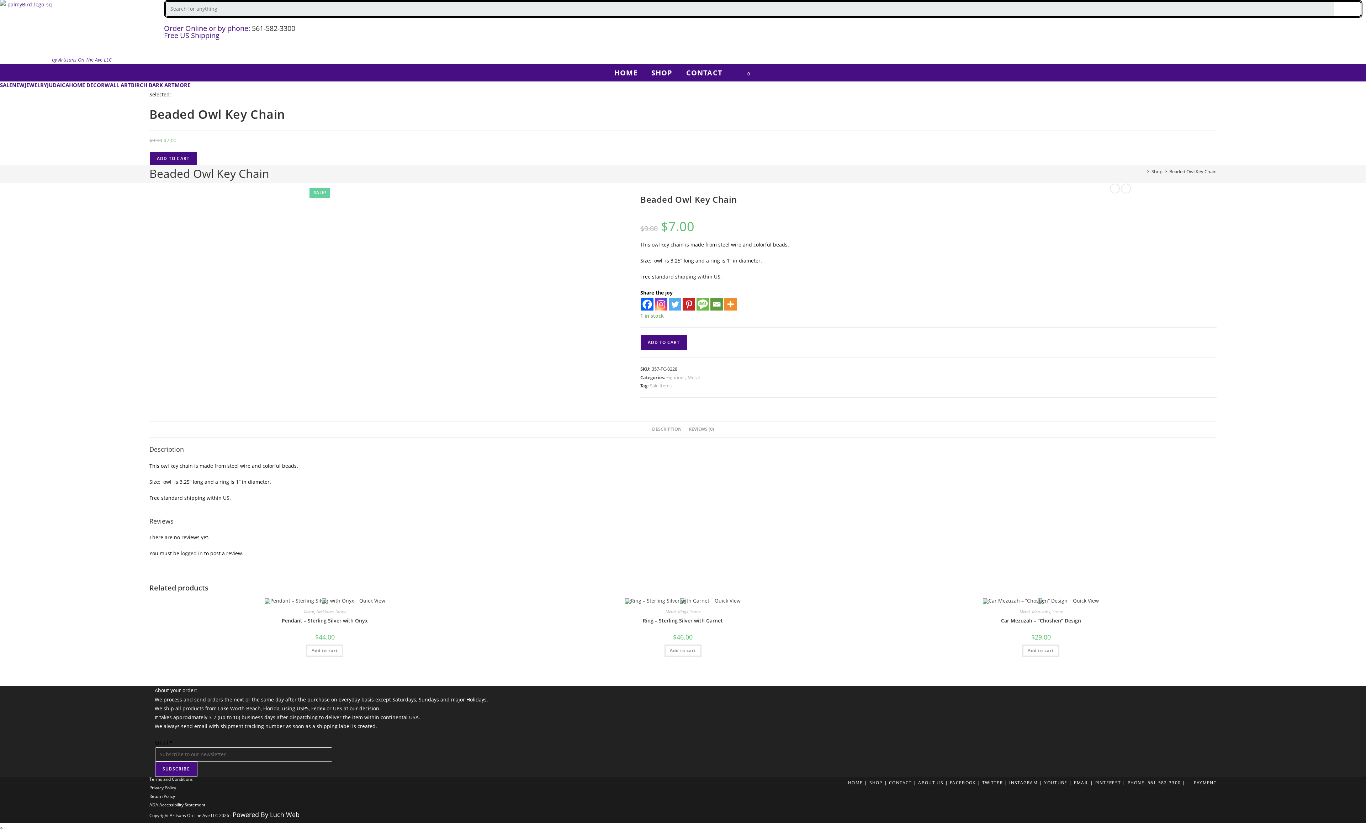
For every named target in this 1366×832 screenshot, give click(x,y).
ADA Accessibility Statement (177, 805)
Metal (694, 377)
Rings (683, 612)
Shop (876, 783)
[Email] (716, 304)
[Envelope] (1357, 34)
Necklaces (325, 612)
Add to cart (173, 158)
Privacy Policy (162, 788)
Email (164, 742)
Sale (6, 85)
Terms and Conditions (171, 779)
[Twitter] (1294, 34)
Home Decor (87, 85)
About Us (930, 783)
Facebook (962, 783)
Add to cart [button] (325, 650)
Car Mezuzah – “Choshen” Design (1041, 620)
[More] (730, 304)
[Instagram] (1273, 34)
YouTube (1055, 783)
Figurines (675, 377)
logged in (192, 553)
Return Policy (162, 796)
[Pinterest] (1315, 34)
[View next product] (1126, 189)
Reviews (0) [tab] (701, 429)
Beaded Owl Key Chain (1193, 171)
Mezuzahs (1041, 612)
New (18, 85)
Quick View (371, 600)
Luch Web (285, 814)
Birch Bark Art (153, 85)
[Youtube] (1336, 34)
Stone (341, 612)
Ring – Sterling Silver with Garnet (683, 620)
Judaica (58, 85)
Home (855, 783)
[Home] (1143, 171)
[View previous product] (1115, 189)
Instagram (1023, 783)
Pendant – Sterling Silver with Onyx (325, 620)
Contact (900, 783)
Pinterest (1108, 783)
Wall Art (118, 85)
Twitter (992, 783)
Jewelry (36, 85)
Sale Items (661, 385)
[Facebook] (1252, 34)
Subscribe (176, 769)
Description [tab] (667, 429)
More (182, 85)
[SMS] (703, 304)
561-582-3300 (273, 28)
